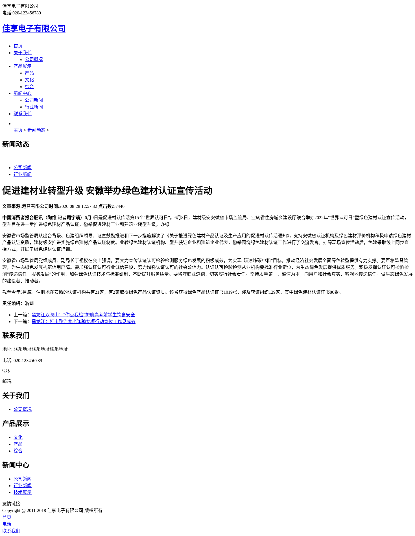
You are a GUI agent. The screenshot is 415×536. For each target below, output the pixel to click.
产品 (29, 73)
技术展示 (23, 492)
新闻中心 (23, 93)
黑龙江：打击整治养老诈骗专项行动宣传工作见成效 (84, 321)
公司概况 (34, 59)
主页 (18, 130)
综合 (29, 86)
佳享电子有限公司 (33, 28)
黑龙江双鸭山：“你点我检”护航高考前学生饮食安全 (83, 314)
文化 (29, 79)
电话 (6, 524)
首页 (18, 45)
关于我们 (23, 52)
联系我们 (23, 113)
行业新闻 (34, 106)
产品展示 (23, 66)
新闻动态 (36, 130)
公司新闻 (34, 100)
